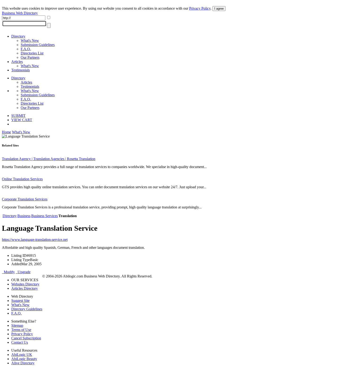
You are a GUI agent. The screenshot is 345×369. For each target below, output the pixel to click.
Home (6, 132)
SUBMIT (18, 116)
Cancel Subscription (26, 338)
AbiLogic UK (21, 355)
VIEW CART (21, 120)
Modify (8, 272)
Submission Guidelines (38, 45)
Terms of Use (21, 330)
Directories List (32, 53)
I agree (219, 8)
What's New (30, 40)
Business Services (44, 216)
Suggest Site (20, 301)
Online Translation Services (22, 179)
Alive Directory (22, 363)
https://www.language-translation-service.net (35, 240)
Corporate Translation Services (24, 199)
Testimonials (20, 70)
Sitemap (17, 325)
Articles (17, 62)
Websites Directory (25, 284)
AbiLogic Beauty (24, 359)
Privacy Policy (200, 8)
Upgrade (23, 272)
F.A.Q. (26, 49)
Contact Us (19, 342)
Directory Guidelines (26, 309)
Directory (18, 36)
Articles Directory (24, 288)
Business (24, 216)
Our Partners (30, 57)
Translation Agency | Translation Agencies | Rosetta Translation (48, 159)
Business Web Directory (20, 13)
